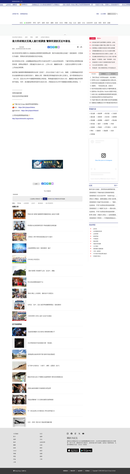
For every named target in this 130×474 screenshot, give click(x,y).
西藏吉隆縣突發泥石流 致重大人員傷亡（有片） (104, 54)
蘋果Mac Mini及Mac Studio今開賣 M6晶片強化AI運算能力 (105, 92)
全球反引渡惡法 (45, 37)
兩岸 (47, 23)
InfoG (61, 23)
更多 (112, 130)
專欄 (65, 23)
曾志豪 (93, 113)
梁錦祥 (100, 117)
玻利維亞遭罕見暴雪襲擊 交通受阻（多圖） (104, 42)
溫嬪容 (98, 130)
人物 (14, 462)
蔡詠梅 (114, 120)
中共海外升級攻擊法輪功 (100, 253)
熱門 (38, 23)
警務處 (19, 203)
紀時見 (95, 229)
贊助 (97, 14)
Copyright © (96, 470)
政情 (26, 37)
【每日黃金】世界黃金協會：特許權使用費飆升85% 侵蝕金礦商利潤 (104, 78)
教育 (104, 23)
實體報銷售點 (24, 14)
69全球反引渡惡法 (17, 37)
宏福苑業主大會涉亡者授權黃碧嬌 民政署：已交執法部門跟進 (104, 62)
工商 (41, 459)
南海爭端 (95, 236)
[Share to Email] (58, 47)
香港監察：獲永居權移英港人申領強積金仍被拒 (104, 68)
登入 (45, 199)
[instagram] (67, 433)
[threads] (75, 433)
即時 (34, 23)
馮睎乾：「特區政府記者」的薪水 (102, 86)
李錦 (112, 124)
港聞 (43, 23)
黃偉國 (93, 120)
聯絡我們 (72, 470)
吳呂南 (107, 117)
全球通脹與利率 (97, 231)
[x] (79, 433)
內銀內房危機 (97, 243)
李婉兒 (100, 127)
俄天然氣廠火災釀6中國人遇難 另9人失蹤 (103, 45)
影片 (14, 436)
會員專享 (28, 23)
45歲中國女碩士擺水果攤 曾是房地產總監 (105, 100)
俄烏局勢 (95, 241)
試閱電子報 (15, 14)
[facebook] (71, 433)
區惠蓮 (93, 134)
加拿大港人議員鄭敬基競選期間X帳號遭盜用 (105, 94)
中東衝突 (95, 238)
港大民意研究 (49, 203)
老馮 (115, 127)
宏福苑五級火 (97, 256)
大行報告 (95, 246)
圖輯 (41, 456)
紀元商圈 (103, 14)
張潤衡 (106, 124)
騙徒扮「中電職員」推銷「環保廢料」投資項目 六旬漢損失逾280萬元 (104, 59)
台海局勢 (95, 233)
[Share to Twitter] (51, 47)
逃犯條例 (40, 203)
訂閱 (55, 199)
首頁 (21, 23)
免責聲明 (80, 470)
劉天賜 (107, 113)
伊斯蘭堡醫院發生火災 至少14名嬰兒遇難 (103, 51)
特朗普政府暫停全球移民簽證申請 (102, 97)
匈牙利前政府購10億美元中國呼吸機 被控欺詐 (105, 89)
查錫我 (106, 130)
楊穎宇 (107, 120)
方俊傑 (114, 113)
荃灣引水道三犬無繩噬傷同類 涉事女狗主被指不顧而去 (104, 80)
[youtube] (83, 433)
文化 (83, 23)
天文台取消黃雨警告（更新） (100, 65)
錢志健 (93, 117)
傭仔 (99, 124)
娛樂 (108, 23)
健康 (79, 23)
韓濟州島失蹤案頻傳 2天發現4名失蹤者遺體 (105, 83)
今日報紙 (15, 433)
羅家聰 (114, 117)
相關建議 (65, 470)
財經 (56, 23)
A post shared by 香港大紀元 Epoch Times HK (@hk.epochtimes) (109, 178)
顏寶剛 (100, 120)
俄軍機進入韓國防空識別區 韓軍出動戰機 (103, 48)
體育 (100, 23)
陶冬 (92, 130)
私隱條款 (87, 470)
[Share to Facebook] (49, 47)
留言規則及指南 (15, 194)
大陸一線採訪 (97, 251)
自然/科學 (90, 23)
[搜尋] (117, 14)
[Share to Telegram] (54, 47)
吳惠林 (93, 127)
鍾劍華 (100, 113)
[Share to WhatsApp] (56, 47)
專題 (31, 37)
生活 (74, 23)
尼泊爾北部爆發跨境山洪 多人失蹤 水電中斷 (104, 56)
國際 (52, 23)
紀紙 (95, 23)
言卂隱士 (108, 127)
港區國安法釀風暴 (98, 248)
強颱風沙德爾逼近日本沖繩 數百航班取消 (104, 103)
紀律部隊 (26, 203)
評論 (70, 23)
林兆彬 (93, 124)
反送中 (33, 203)
